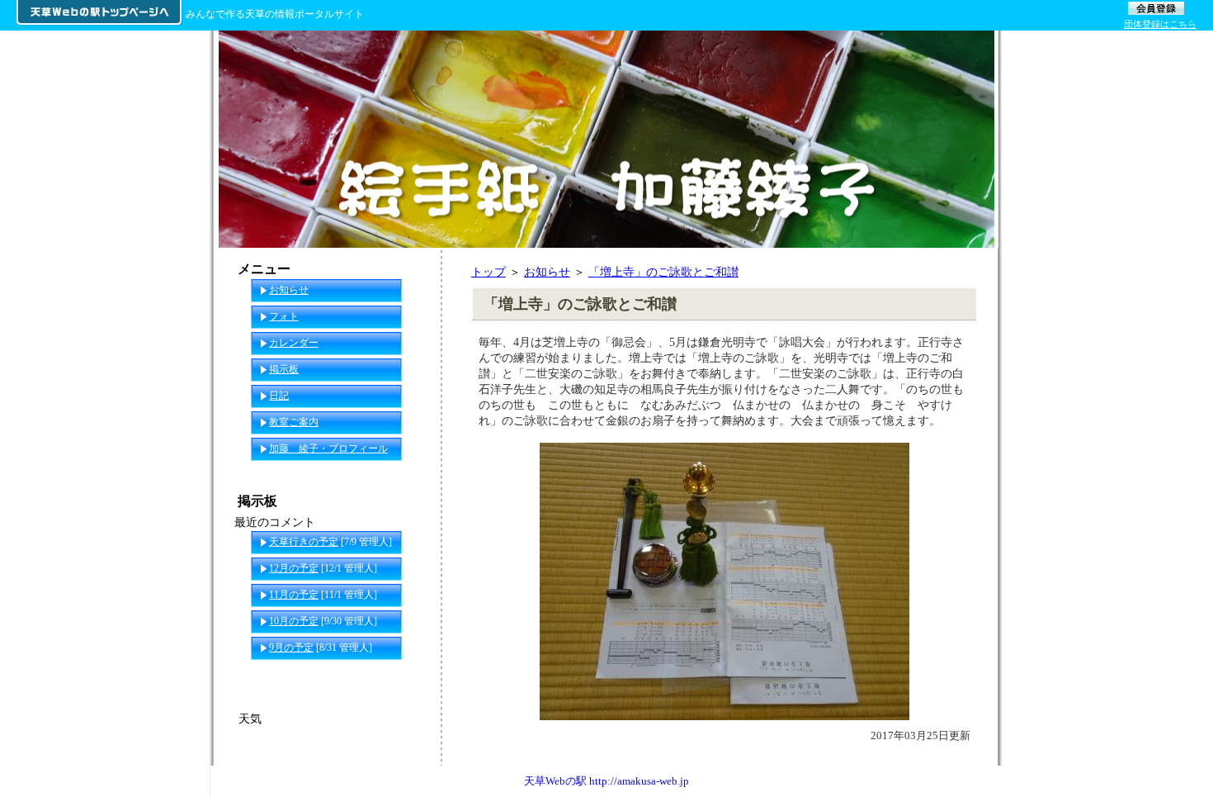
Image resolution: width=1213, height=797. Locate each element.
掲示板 (284, 369)
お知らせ (547, 271)
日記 (279, 395)
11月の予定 (294, 594)
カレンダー (294, 343)
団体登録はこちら (1160, 24)
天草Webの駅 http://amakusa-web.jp (606, 781)
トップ (488, 271)
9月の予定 (291, 647)
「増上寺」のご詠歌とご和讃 (663, 271)
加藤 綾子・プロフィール (328, 448)
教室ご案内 (294, 422)
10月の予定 (294, 621)
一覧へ (409, 674)
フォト (284, 316)
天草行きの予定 (303, 542)
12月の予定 (294, 568)
